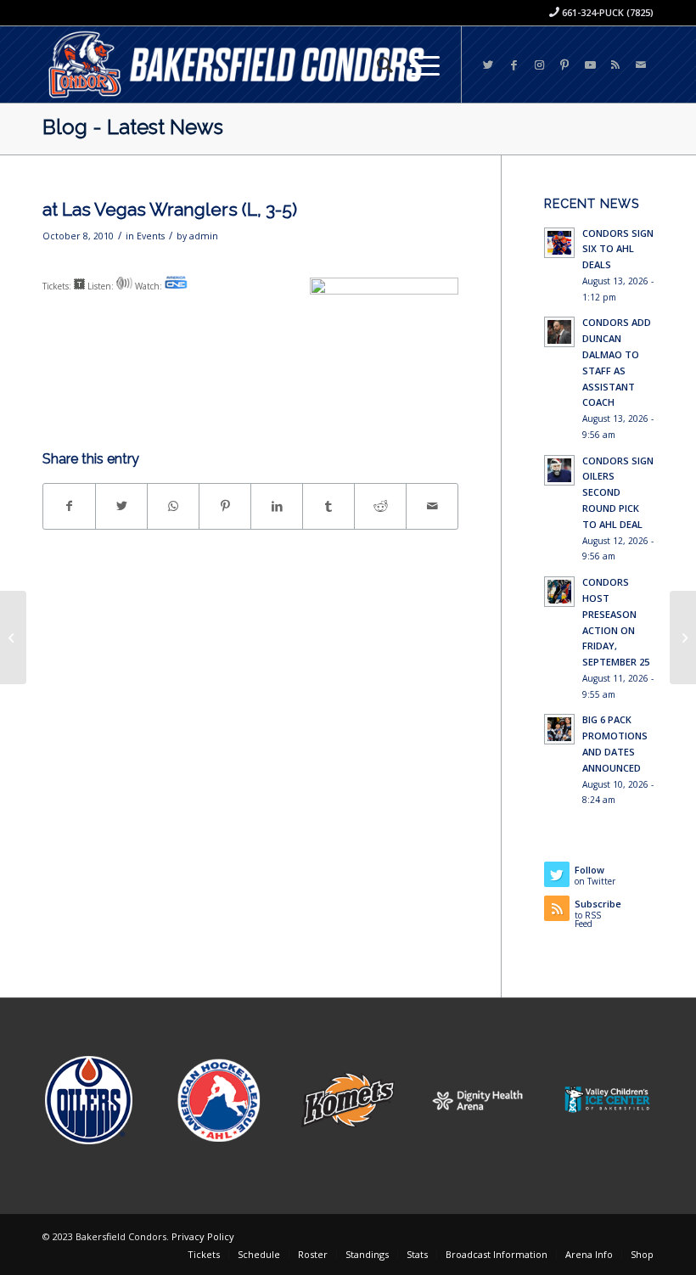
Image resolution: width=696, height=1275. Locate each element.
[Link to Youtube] (590, 64)
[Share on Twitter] (121, 506)
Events (151, 236)
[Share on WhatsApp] (173, 506)
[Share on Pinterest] (224, 506)
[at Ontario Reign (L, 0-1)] (13, 637)
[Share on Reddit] (380, 506)
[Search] (376, 64)
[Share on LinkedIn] (276, 506)
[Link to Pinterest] (564, 64)
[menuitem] (376, 64)
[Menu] (416, 64)
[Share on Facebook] (69, 506)
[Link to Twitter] (488, 64)
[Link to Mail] (641, 64)
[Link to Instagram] (539, 64)
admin (203, 236)
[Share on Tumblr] (328, 506)
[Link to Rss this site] (615, 64)
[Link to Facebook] (513, 64)
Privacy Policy (202, 1236)
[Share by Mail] (432, 506)
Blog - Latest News (132, 127)
